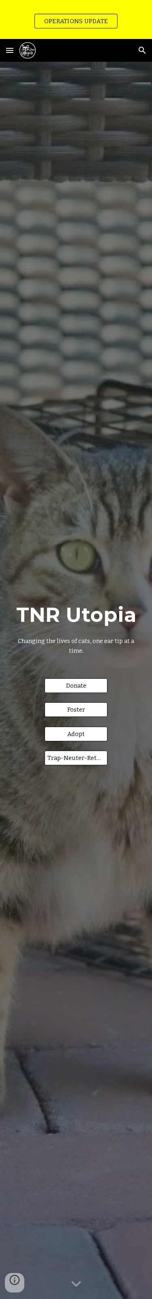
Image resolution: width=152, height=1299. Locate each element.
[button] (9, 50)
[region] (76, 19)
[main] (76, 627)
